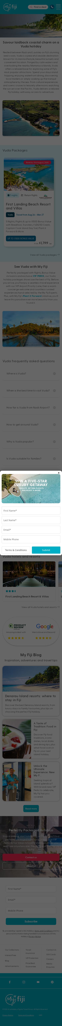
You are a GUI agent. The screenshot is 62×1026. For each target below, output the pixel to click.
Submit (46, 550)
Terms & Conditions (16, 550)
